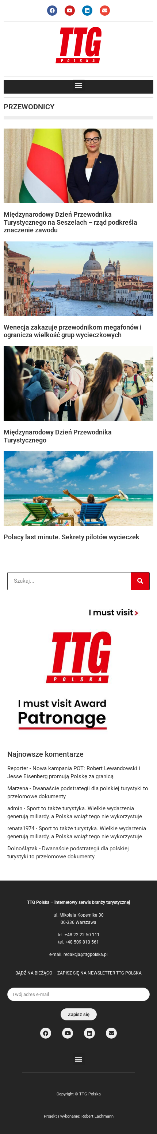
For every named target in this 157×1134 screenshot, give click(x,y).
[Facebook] (52, 10)
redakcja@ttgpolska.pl (86, 954)
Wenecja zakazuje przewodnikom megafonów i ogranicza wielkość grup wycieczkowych (73, 331)
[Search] (140, 581)
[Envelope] (105, 10)
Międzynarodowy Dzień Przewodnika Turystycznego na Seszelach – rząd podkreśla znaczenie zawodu (70, 222)
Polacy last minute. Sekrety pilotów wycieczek (71, 537)
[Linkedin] (87, 10)
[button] (79, 85)
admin (14, 808)
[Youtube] (70, 10)
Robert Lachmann (97, 1116)
